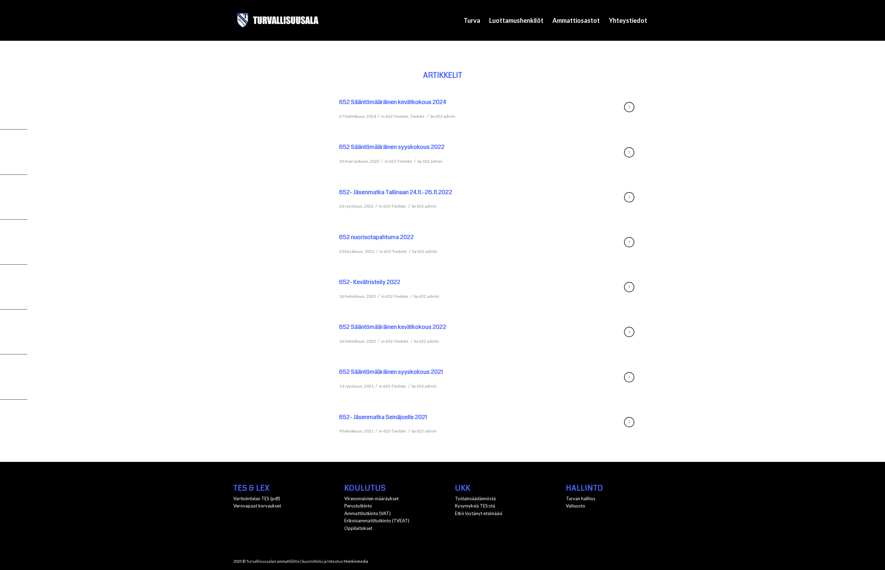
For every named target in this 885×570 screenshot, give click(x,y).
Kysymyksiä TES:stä (475, 506)
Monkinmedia (356, 561)
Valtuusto (575, 506)
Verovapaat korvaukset (257, 506)
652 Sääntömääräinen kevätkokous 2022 (392, 327)
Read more (629, 107)
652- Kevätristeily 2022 (369, 282)
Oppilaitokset (358, 528)
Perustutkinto (358, 506)
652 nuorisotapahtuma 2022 (376, 237)
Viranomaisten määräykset (371, 498)
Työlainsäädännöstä (475, 498)
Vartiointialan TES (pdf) (256, 498)
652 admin (445, 116)
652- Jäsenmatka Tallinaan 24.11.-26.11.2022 (395, 192)
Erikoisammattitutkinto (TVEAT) (376, 520)
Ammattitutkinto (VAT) (367, 513)
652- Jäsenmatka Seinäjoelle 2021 (383, 417)
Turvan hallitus (580, 498)
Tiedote (417, 116)
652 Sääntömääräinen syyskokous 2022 (392, 147)
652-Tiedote (396, 116)
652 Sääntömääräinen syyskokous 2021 (391, 372)
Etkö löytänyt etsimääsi (478, 513)
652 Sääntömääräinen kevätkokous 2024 (392, 102)
